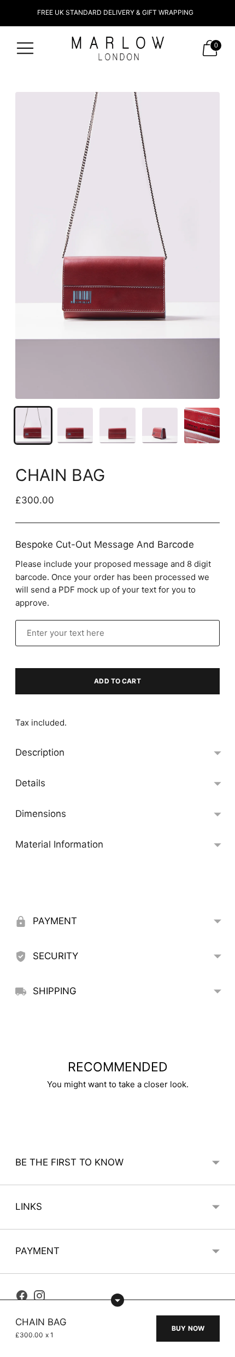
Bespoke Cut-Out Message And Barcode (104, 544)
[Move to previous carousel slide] (15, 1125)
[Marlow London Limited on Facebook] (21, 1297)
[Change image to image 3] (117, 425)
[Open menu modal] (25, 48)
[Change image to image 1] (33, 425)
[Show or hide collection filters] (117, 1300)
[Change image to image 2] (75, 425)
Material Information (59, 844)
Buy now (188, 1328)
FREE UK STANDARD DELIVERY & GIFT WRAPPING (115, 12)
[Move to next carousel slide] (220, 1125)
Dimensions (40, 813)
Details (30, 783)
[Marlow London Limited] (117, 48)
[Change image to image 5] (202, 425)
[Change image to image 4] (160, 425)
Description (39, 752)
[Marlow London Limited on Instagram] (39, 1297)
